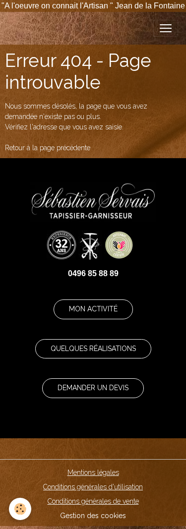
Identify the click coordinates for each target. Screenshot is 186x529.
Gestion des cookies (93, 516)
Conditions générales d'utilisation (93, 487)
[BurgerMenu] (165, 28)
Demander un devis (93, 388)
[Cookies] (20, 509)
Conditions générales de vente (93, 501)
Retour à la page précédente (47, 148)
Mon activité (93, 309)
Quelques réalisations (93, 349)
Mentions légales (93, 472)
